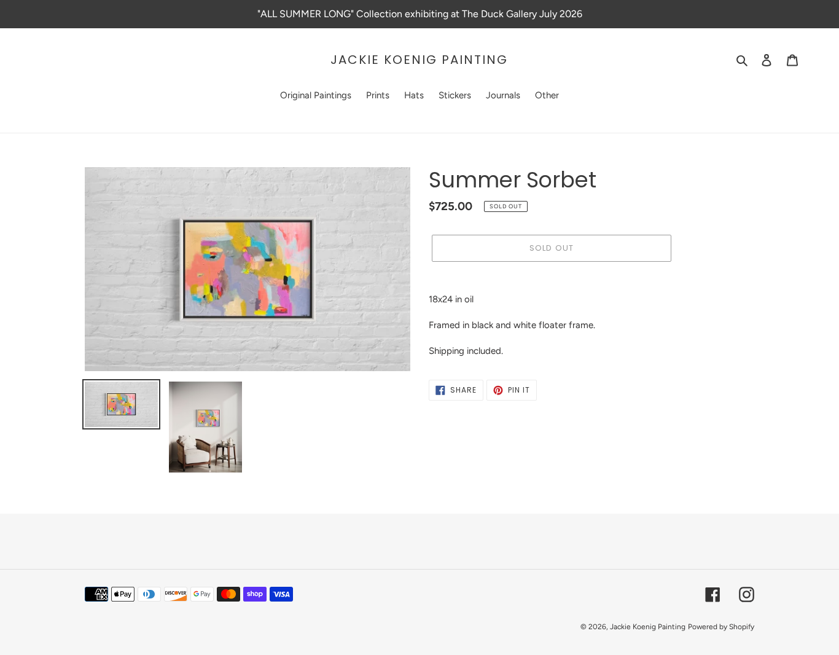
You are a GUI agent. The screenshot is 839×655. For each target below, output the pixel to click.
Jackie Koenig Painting (419, 59)
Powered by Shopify (721, 626)
